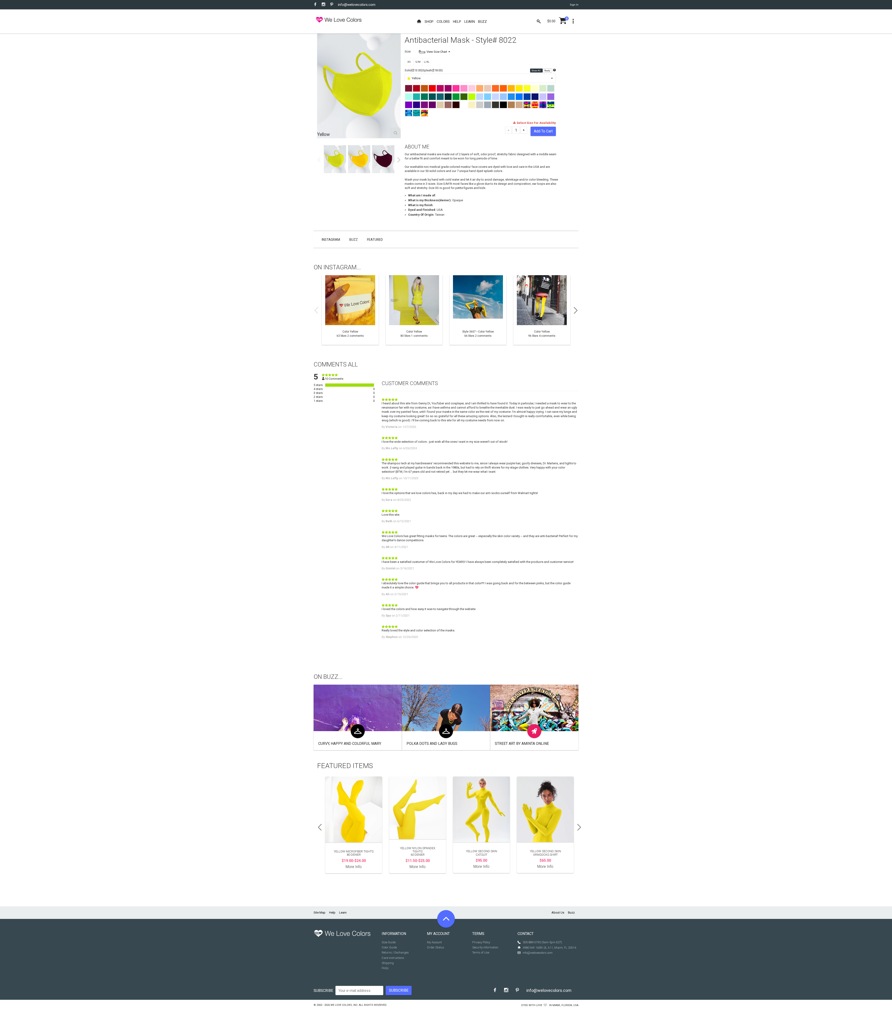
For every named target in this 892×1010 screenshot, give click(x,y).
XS (409, 61)
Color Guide (389, 947)
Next (398, 159)
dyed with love (531, 1005)
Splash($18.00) (433, 70)
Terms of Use (480, 952)
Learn (343, 912)
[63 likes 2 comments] (350, 310)
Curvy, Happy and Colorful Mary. (349, 743)
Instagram (331, 239)
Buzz (353, 239)
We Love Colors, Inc (344, 1005)
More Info (354, 867)
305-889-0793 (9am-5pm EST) (542, 942)
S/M (417, 61)
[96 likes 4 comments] (542, 310)
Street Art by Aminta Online (522, 743)
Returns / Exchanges (395, 952)
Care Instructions (393, 958)
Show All (536, 70)
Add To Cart (543, 131)
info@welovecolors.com (356, 5)
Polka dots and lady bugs (432, 743)
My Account (434, 942)
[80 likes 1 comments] (414, 310)
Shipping (388, 963)
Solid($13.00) (414, 70)
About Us (557, 912)
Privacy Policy (481, 942)
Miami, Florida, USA (565, 1005)
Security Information (485, 947)
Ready (547, 70)
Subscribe (323, 990)
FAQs (385, 968)
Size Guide (389, 942)
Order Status (435, 947)
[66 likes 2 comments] (478, 310)
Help (332, 912)
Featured (375, 239)
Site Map (319, 912)
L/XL (427, 61)
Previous (318, 159)
